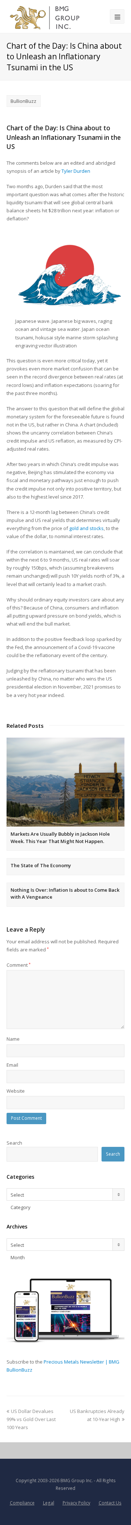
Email (12, 1065)
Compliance (22, 1503)
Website (16, 1091)
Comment (19, 965)
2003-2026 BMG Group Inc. (65, 1480)
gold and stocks (86, 528)
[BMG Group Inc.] (45, 16)
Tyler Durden (75, 171)
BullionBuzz (23, 101)
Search (14, 1143)
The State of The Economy (41, 865)
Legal (48, 1503)
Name (13, 1039)
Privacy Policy (76, 1503)
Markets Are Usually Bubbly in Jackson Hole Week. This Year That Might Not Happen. (60, 837)
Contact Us (110, 1503)
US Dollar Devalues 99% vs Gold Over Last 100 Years (31, 1419)
